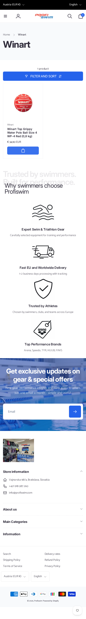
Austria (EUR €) (12, 4)
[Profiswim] (18, 461)
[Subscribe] (75, 412)
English (73, 4)
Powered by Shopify (51, 600)
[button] (5, 16)
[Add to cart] (23, 151)
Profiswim (38, 600)
